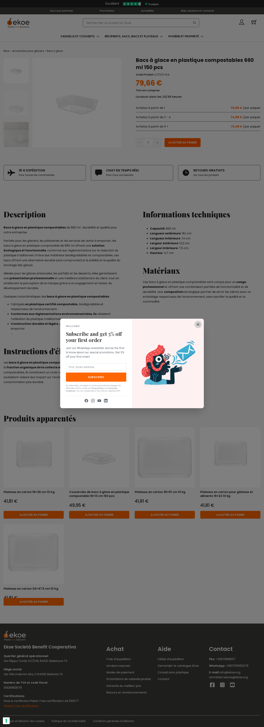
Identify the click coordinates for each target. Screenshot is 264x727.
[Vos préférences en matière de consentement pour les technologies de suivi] (6, 720)
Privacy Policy (97, 388)
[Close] (198, 324)
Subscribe (96, 377)
